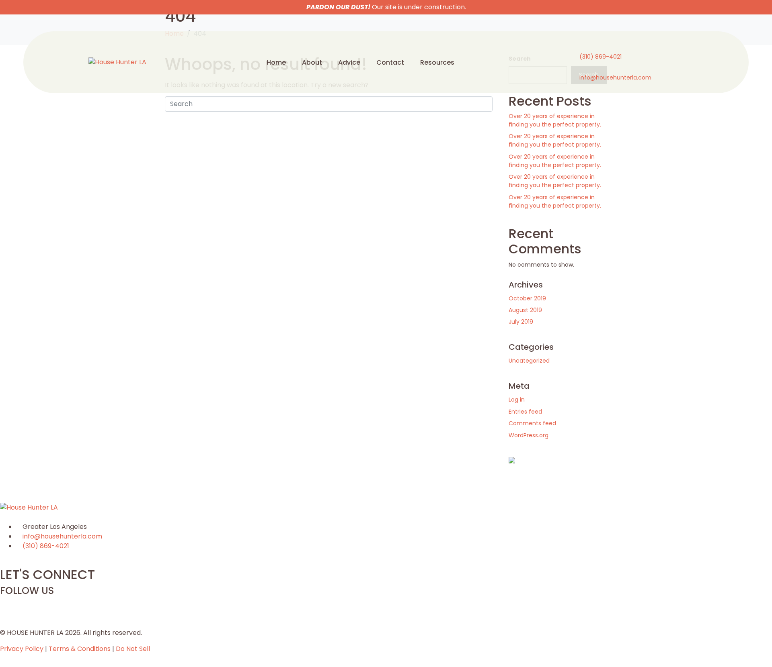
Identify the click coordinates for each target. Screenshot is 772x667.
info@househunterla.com (615, 77)
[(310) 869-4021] (583, 47)
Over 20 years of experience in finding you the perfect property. (555, 120)
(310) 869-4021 (600, 57)
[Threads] (32, 606)
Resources (437, 62)
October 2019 (527, 298)
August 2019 (525, 310)
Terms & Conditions (80, 648)
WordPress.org (528, 435)
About (312, 62)
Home (276, 62)
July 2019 (521, 322)
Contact (390, 62)
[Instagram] (10, 606)
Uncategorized (529, 361)
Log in (517, 400)
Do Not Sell (133, 648)
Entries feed (525, 412)
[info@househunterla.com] (583, 67)
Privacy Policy (21, 648)
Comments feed (532, 423)
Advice (349, 62)
